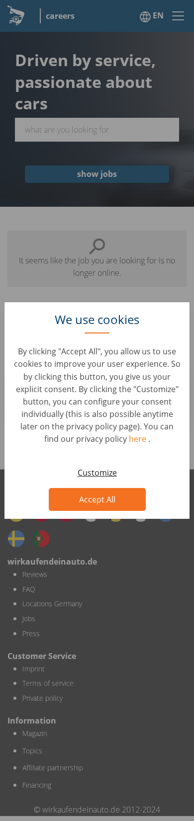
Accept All (97, 499)
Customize (97, 472)
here (138, 438)
